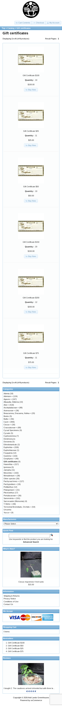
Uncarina (7, 510)
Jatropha (7, 470)
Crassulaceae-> (10, 428)
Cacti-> (7, 422)
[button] (23, 23)
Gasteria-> (8, 456)
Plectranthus (9, 493)
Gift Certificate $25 (31, 131)
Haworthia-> (9, 464)
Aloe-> (6, 405)
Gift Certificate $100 (31, 75)
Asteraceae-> (9, 410)
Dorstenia (8, 442)
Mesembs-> (9, 473)
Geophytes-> (9, 459)
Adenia (6, 393)
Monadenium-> (10, 476)
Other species (10, 479)
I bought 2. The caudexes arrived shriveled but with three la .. (29, 688)
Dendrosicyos (9, 439)
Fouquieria (8, 453)
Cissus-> (7, 425)
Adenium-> (8, 396)
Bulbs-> (7, 419)
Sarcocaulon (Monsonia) (14, 501)
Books (6, 416)
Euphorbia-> (9, 447)
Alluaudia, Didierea (11, 402)
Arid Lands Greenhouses (38, 698)
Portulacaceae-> (10, 496)
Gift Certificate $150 (31, 242)
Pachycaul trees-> (11, 481)
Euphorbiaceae (10, 450)
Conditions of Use (11, 602)
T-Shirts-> (8, 504)
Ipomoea (7, 467)
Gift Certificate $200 (31, 298)
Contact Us (8, 604)
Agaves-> (8, 399)
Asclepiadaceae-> (11, 408)
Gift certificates (23, 28)
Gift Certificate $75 (31, 353)
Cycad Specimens (11, 430)
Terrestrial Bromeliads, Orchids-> (17, 507)
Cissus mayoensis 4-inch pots (31, 582)
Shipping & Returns (12, 596)
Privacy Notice (10, 599)
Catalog (10, 28)
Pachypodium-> (10, 484)
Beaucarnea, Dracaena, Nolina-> (17, 413)
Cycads (7, 433)
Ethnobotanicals (10, 445)
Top (3, 28)
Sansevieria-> (9, 498)
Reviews (7, 658)
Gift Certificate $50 (31, 187)
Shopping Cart (9, 627)
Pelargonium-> (10, 490)
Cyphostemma (10, 436)
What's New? (9, 549)
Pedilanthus (8, 487)
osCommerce (36, 700)
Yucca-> (7, 513)
